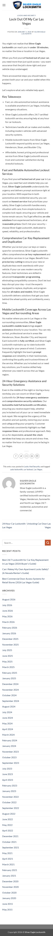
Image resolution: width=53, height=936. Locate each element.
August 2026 (8, 599)
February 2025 (9, 672)
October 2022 (9, 802)
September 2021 (10, 847)
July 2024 (7, 712)
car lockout (28, 469)
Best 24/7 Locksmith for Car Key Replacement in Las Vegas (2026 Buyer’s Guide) (25, 561)
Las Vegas (38, 469)
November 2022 (10, 796)
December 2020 (10, 881)
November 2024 (10, 689)
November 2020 (10, 886)
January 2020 (9, 898)
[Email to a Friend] (26, 456)
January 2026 (9, 633)
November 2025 (10, 644)
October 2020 (9, 892)
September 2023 (10, 762)
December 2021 (10, 836)
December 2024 (10, 684)
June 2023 (7, 774)
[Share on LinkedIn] (37, 456)
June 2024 (7, 717)
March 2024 (8, 734)
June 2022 (7, 819)
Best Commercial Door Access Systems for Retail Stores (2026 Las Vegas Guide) (23, 580)
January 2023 (9, 791)
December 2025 (10, 638)
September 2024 (10, 701)
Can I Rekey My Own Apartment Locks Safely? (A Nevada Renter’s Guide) (25, 571)
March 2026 (8, 621)
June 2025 (7, 655)
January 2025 (9, 678)
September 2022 (10, 808)
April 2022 (7, 830)
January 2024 (9, 746)
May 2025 (7, 661)
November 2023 (10, 751)
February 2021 (9, 870)
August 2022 (8, 813)
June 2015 (7, 903)
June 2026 (7, 610)
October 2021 (9, 841)
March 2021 (8, 864)
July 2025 (7, 650)
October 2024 (9, 695)
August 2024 (8, 706)
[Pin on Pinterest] (31, 456)
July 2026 (7, 605)
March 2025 (8, 667)
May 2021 (7, 853)
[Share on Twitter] (21, 456)
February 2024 (9, 740)
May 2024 (7, 723)
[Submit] (48, 542)
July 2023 (7, 768)
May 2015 (7, 909)
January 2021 (9, 875)
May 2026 (7, 616)
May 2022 (7, 825)
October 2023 (9, 757)
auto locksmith (16, 469)
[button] (4, 5)
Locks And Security (26, 15)
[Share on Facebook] (15, 456)
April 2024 (7, 729)
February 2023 (9, 785)
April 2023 (7, 779)
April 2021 (7, 858)
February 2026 (9, 627)
